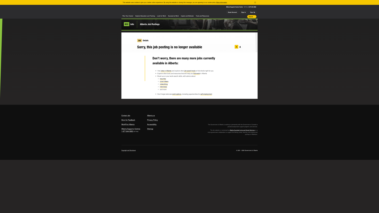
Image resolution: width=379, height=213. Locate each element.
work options (176, 94)
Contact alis (125, 115)
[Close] (255, 2)
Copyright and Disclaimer (128, 150)
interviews (163, 87)
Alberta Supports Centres (130, 129)
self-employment (206, 94)
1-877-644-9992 (252, 7)
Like (241, 16)
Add (238, 17)
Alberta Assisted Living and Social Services (242, 130)
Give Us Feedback (128, 120)
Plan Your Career (127, 16)
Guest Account (232, 12)
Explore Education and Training (145, 16)
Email (140, 78)
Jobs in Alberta (166, 71)
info (129, 24)
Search (251, 17)
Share (235, 17)
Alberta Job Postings (150, 24)
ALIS (142, 9)
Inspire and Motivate (187, 16)
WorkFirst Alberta (127, 124)
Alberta (129, 10)
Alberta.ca (151, 115)
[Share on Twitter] (140, 59)
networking (164, 84)
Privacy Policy (152, 120)
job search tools (189, 71)
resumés (163, 79)
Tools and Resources (202, 16)
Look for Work (161, 16)
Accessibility (152, 124)
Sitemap (150, 129)
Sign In (243, 12)
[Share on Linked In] (140, 72)
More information (221, 2)
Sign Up (252, 12)
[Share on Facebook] (140, 65)
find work (196, 73)
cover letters (164, 81)
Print (245, 17)
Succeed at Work (173, 16)
